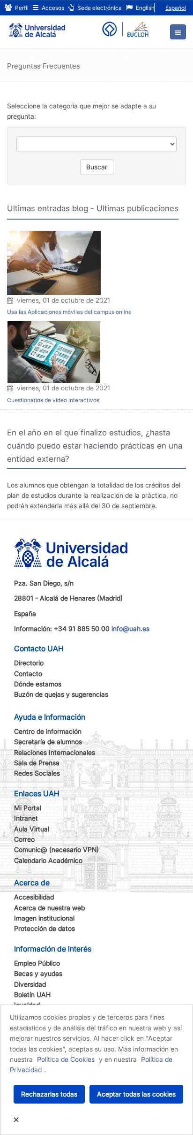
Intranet (26, 818)
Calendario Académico (48, 860)
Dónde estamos (37, 684)
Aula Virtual (31, 829)
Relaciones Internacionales (54, 752)
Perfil (21, 7)
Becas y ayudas (38, 973)
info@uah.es (130, 628)
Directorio (29, 663)
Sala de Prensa (36, 763)
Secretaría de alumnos (48, 742)
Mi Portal (27, 808)
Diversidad (30, 984)
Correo (24, 839)
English (144, 7)
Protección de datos (44, 928)
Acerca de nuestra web (49, 908)
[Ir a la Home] (37, 26)
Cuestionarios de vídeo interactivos (53, 400)
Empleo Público (37, 963)
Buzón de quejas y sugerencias (61, 694)
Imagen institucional (44, 918)
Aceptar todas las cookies (136, 1094)
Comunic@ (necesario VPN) (56, 849)
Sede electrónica (99, 7)
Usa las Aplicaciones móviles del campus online (69, 311)
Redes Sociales (37, 773)
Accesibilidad (34, 897)
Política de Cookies (66, 1059)
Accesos (52, 7)
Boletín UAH (32, 994)
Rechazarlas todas (49, 1094)
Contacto (28, 674)
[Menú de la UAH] (178, 31)
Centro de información (48, 731)
